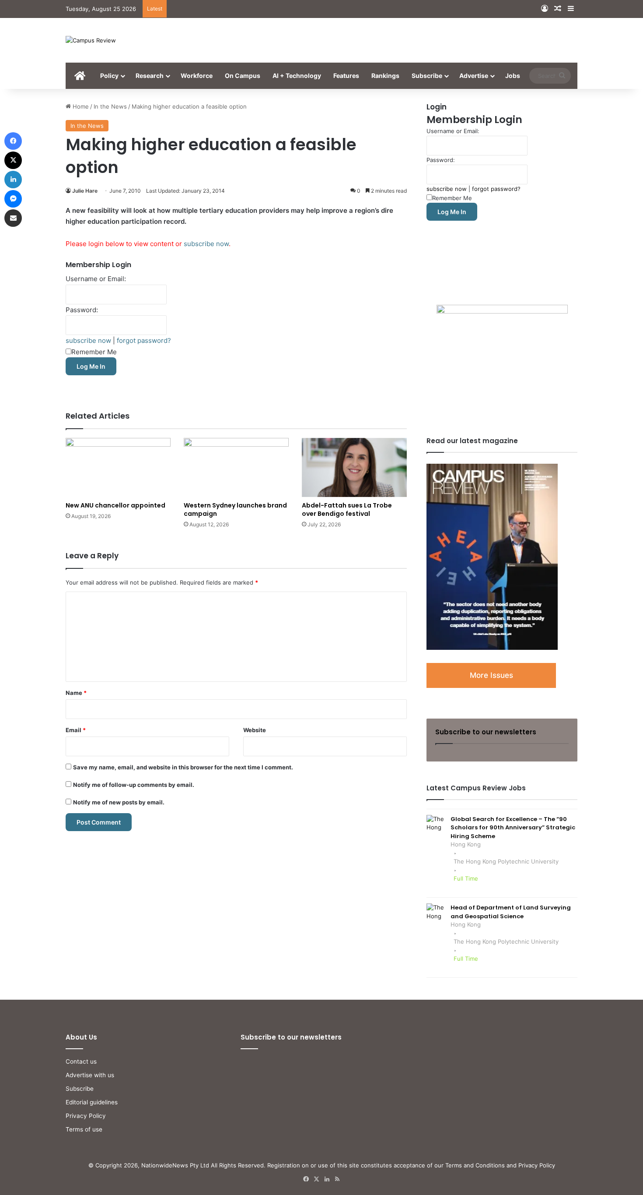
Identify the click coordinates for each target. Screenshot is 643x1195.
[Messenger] (13, 199)
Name (76, 692)
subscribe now (206, 244)
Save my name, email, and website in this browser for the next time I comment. (183, 767)
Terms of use (84, 1129)
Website (254, 729)
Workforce (197, 75)
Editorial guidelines (92, 1102)
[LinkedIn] (13, 179)
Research (150, 75)
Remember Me (94, 352)
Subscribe (427, 75)
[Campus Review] (91, 40)
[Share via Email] (13, 218)
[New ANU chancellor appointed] (118, 467)
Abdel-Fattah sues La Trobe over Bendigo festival (347, 509)
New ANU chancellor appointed (115, 505)
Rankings (385, 75)
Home (80, 106)
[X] (13, 160)
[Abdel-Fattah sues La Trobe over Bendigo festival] (354, 467)
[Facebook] (13, 141)
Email (76, 729)
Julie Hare (85, 190)
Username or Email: (96, 279)
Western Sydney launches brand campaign (235, 509)
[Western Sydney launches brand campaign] (236, 467)
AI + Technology (297, 75)
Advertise (473, 75)
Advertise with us (90, 1075)
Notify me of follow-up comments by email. (133, 784)
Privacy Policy (86, 1115)
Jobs (512, 75)
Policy (109, 75)
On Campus (242, 75)
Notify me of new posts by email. (118, 802)
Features (346, 75)
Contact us (81, 1061)
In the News (110, 106)
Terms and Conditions (475, 1165)
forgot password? (144, 340)
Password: (82, 310)
